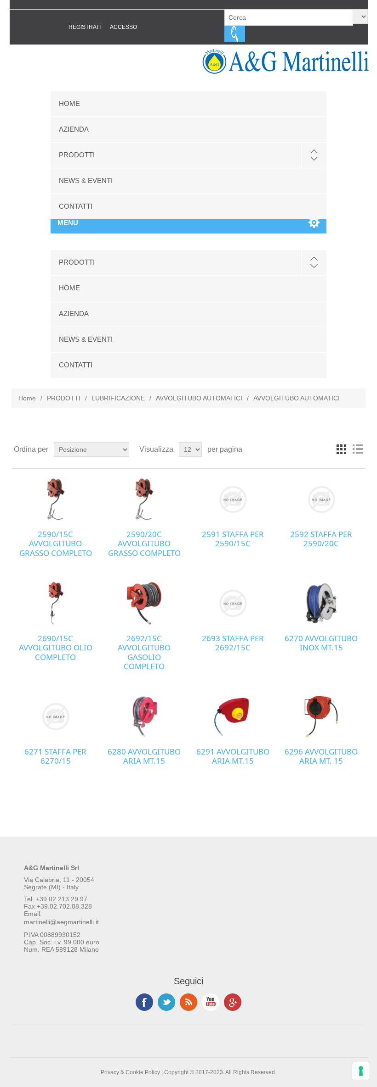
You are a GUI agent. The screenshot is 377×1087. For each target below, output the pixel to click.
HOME (69, 103)
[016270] (321, 603)
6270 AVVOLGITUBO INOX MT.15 (321, 643)
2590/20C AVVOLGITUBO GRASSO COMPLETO (144, 544)
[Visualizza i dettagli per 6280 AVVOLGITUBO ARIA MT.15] (144, 716)
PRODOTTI (77, 155)
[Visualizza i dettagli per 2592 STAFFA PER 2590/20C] (321, 499)
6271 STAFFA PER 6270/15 (55, 756)
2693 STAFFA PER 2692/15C (233, 643)
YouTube (210, 1002)
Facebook (144, 1002)
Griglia (341, 449)
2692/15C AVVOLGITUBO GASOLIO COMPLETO (144, 652)
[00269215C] (144, 603)
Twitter (166, 1002)
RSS (188, 1002)
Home (27, 398)
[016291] (232, 716)
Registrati (85, 27)
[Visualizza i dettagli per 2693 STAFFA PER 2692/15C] (232, 603)
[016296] (321, 716)
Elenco (357, 449)
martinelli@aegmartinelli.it (61, 922)
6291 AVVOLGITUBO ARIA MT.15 (232, 756)
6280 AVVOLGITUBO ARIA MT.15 (144, 756)
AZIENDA (74, 129)
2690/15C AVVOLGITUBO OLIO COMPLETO (55, 648)
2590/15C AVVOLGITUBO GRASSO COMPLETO (55, 544)
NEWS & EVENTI (86, 180)
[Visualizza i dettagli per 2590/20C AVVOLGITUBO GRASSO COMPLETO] (144, 499)
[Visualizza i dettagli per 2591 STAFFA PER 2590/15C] (232, 499)
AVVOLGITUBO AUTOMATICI (199, 398)
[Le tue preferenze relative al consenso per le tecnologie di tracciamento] (361, 1071)
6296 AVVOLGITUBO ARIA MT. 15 (321, 756)
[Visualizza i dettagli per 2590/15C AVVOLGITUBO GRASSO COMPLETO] (55, 499)
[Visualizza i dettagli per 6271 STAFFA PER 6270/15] (55, 716)
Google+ (232, 1002)
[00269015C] (55, 603)
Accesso (123, 27)
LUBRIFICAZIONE (118, 398)
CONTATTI (75, 206)
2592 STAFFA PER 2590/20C (321, 539)
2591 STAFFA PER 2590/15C (233, 539)
